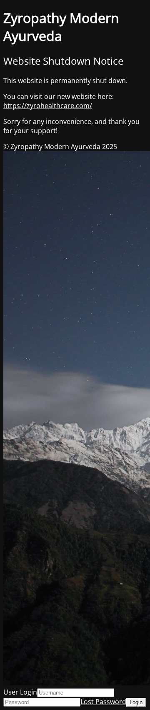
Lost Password (103, 701)
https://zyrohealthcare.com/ (47, 105)
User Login (20, 692)
